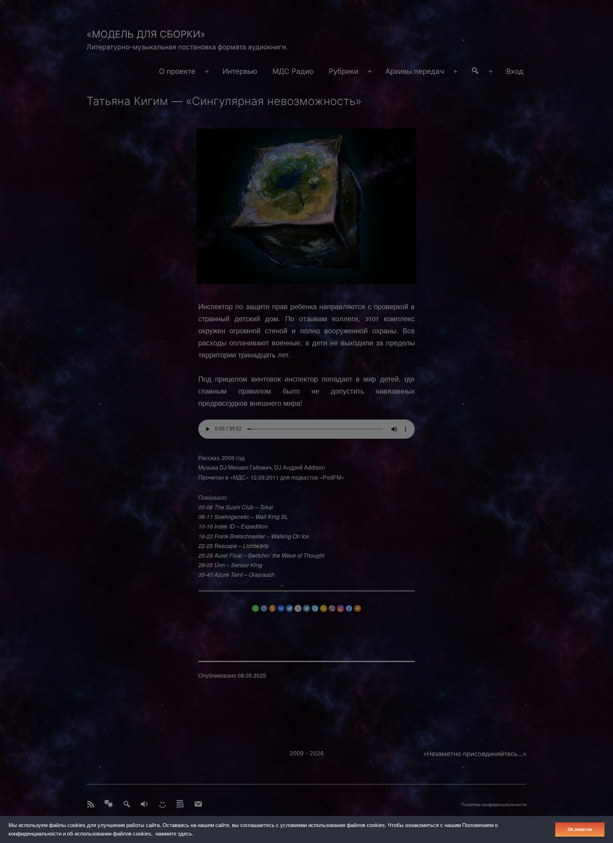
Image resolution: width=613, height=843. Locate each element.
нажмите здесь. (174, 834)
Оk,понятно (580, 829)
